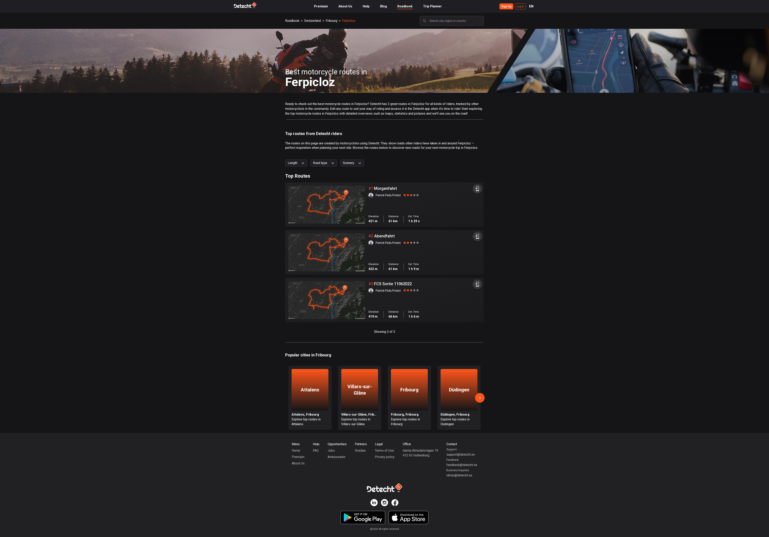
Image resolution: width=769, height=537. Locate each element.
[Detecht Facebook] (395, 503)
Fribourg (331, 21)
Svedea (360, 450)
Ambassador (336, 457)
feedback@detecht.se (461, 465)
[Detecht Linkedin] (374, 503)
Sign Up (506, 6)
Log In (520, 6)
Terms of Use (384, 450)
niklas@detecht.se (459, 475)
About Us (345, 6)
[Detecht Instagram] (384, 503)
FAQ (316, 450)
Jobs (331, 450)
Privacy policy (385, 457)
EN (531, 6)
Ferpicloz (348, 21)
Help (366, 6)
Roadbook (405, 6)
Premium (321, 6)
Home (296, 450)
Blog (383, 6)
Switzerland (312, 21)
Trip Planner (432, 6)
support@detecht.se (460, 454)
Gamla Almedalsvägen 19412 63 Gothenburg (420, 453)
